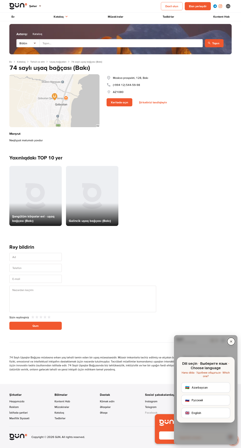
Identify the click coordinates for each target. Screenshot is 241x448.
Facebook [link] (151, 412)
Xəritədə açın (119, 102)
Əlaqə (103, 412)
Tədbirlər (168, 16)
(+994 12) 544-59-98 (126, 84)
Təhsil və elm (37, 61)
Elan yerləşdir (198, 6)
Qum (35, 325)
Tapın (215, 43)
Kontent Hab (221, 16)
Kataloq (59, 16)
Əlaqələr (105, 406)
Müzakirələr (115, 16)
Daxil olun (171, 6)
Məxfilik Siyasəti (19, 418)
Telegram (150, 406)
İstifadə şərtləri (18, 412)
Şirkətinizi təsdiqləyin (153, 102)
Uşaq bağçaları (58, 61)
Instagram (151, 401)
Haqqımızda (16, 401)
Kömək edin (107, 401)
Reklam (14, 406)
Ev (12, 16)
